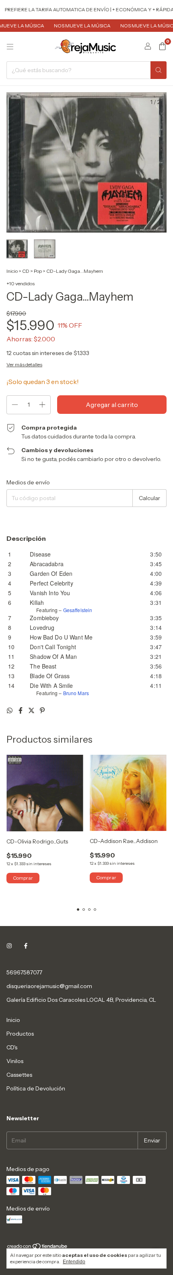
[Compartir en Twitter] (32, 710)
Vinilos (14, 1061)
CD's (11, 1047)
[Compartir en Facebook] (21, 710)
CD (25, 271)
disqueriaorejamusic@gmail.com (49, 986)
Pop (38, 271)
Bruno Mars (76, 692)
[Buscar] (158, 70)
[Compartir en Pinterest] (42, 710)
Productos (20, 1033)
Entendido (74, 1262)
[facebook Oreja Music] (26, 945)
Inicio (12, 271)
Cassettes (19, 1074)
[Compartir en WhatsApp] (10, 710)
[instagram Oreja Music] (9, 945)
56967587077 (24, 972)
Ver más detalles (24, 364)
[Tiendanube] (37, 1248)
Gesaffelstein (78, 609)
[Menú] (10, 46)
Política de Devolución (35, 1088)
